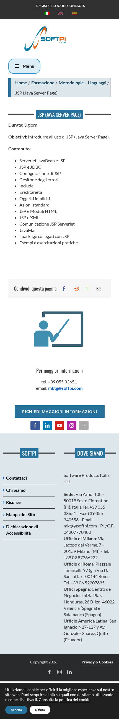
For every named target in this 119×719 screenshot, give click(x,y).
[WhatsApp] (87, 288)
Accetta (16, 710)
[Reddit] (77, 288)
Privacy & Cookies (97, 662)
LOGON (59, 6)
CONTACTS (76, 6)
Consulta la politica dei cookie (64, 699)
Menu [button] (28, 66)
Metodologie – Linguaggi (82, 82)
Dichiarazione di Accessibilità (22, 529)
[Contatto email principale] (84, 425)
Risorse (13, 502)
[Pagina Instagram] (71, 425)
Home (21, 82)
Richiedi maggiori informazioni (59, 411)
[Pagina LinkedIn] (47, 425)
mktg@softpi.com (65, 388)
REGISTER (44, 6)
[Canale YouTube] (59, 425)
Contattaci (16, 477)
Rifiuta (40, 710)
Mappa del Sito (20, 514)
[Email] (99, 288)
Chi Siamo (15, 490)
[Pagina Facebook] (35, 425)
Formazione (43, 82)
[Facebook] (64, 288)
